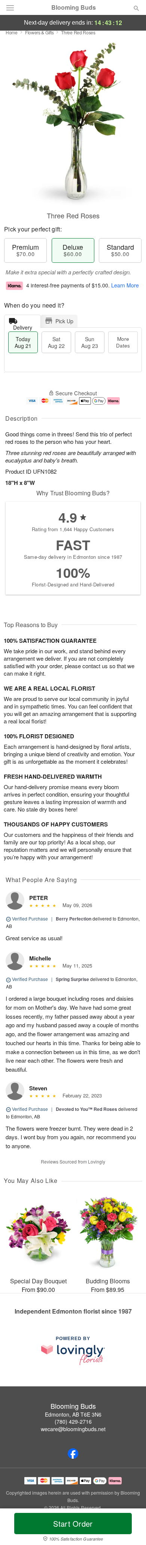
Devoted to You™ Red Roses (86, 1109)
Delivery (22, 326)
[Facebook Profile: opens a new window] (73, 1453)
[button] (130, 1528)
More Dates (123, 342)
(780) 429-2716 (73, 1421)
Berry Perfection (73, 918)
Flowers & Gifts (39, 32)
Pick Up (64, 321)
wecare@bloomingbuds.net (73, 1429)
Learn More (125, 285)
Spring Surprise (72, 979)
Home (12, 32)
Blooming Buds (73, 7)
